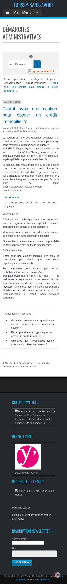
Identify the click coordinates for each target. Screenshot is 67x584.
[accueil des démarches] (31, 56)
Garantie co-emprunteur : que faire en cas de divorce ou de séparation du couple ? (32, 324)
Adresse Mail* (19, 539)
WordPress (45, 579)
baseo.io (33, 366)
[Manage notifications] (57, 575)
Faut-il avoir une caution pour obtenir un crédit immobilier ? (31, 86)
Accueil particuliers (16, 79)
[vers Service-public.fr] (42, 71)
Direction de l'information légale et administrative (27, 363)
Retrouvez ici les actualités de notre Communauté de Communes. (33, 421)
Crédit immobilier (36, 82)
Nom (14, 548)
